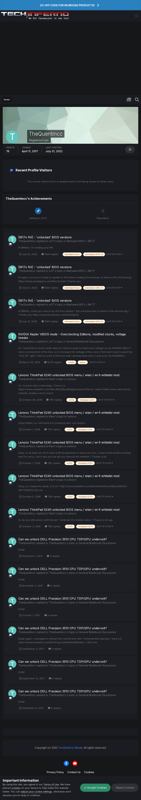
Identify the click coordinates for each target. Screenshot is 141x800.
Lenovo (71, 379)
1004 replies (51, 254)
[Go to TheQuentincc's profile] (12, 240)
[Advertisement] (70, 58)
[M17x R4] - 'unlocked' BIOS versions (45, 237)
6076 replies (54, 362)
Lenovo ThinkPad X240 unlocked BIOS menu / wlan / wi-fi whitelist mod (68, 375)
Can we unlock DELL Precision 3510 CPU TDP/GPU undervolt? (62, 539)
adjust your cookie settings (36, 791)
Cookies (89, 772)
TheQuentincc (27, 241)
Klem (52, 379)
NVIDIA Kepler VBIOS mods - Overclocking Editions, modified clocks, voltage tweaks (72, 336)
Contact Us (74, 772)
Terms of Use (51, 784)
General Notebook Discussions (85, 341)
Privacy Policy (55, 772)
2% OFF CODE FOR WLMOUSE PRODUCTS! (67, 5)
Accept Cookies (96, 787)
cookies (15, 787)
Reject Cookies (124, 787)
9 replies (54, 555)
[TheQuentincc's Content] (130, 149)
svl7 (51, 241)
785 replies (55, 399)
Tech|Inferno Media (70, 747)
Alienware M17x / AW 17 (80, 241)
